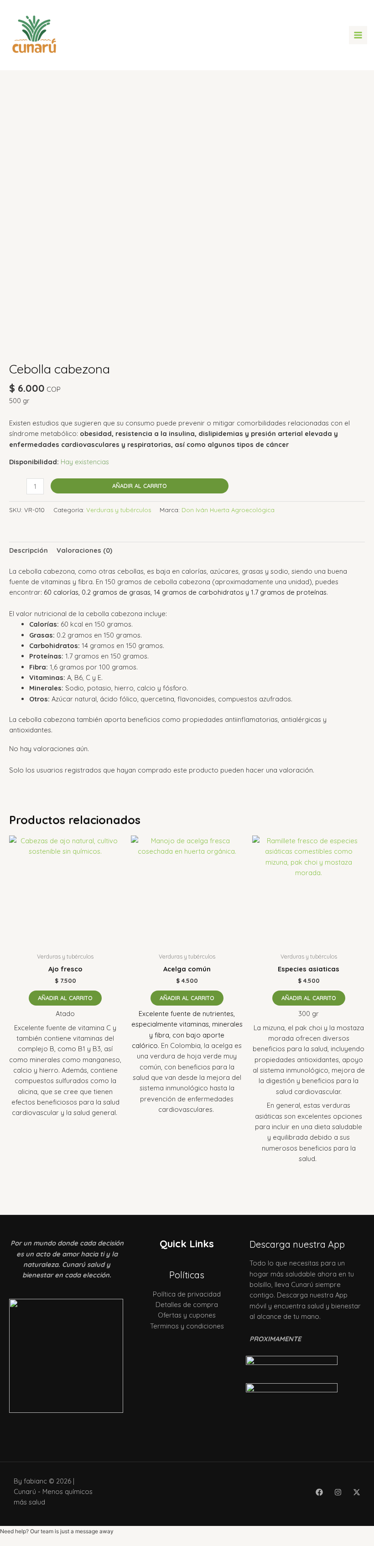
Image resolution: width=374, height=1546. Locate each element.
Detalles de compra (187, 1304)
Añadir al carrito (139, 485)
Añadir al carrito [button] (65, 997)
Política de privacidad (187, 1294)
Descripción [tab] (28, 550)
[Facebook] (319, 1492)
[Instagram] (338, 1492)
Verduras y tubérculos (118, 510)
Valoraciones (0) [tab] (84, 550)
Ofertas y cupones (187, 1315)
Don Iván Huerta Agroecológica (228, 510)
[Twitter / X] (356, 1492)
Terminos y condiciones (187, 1326)
